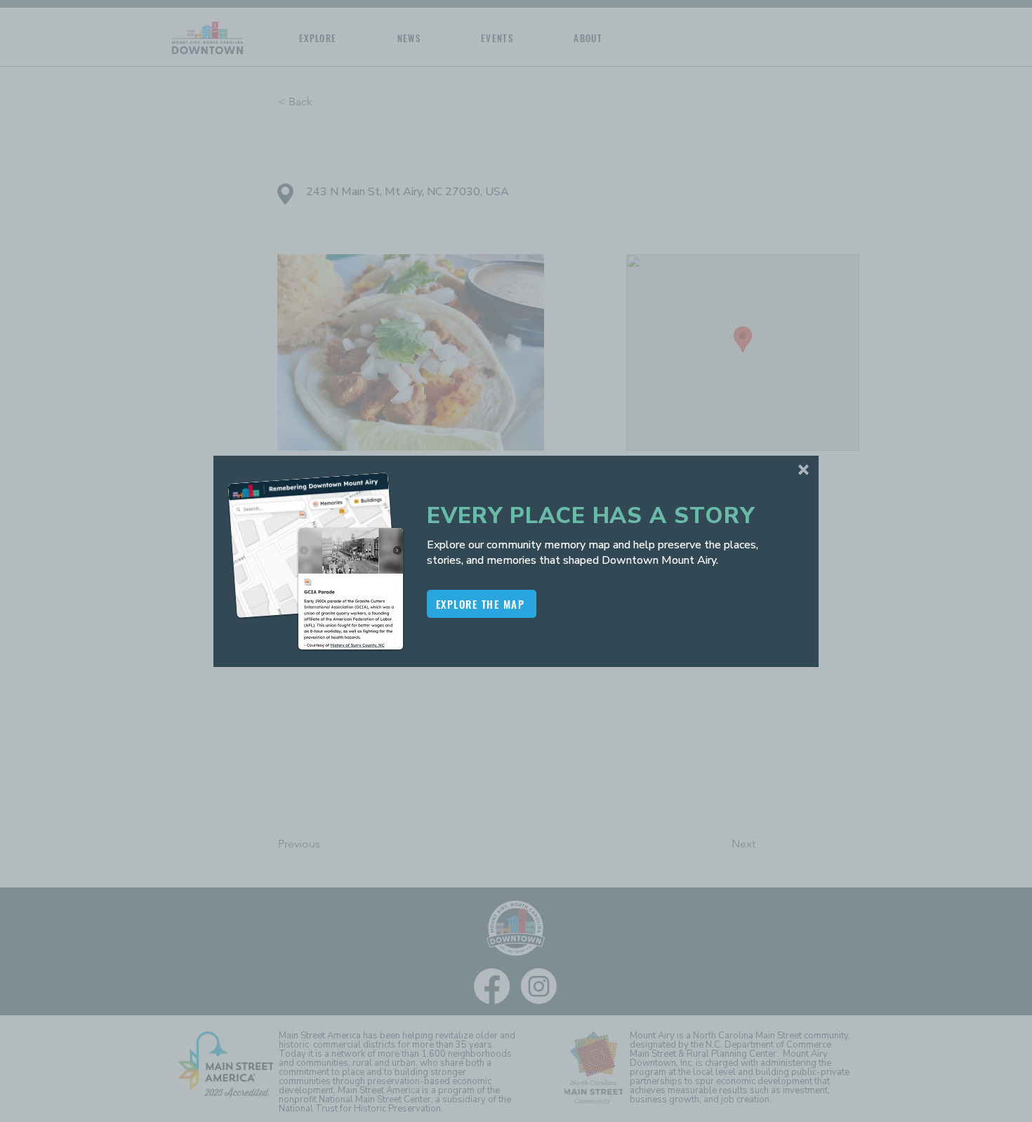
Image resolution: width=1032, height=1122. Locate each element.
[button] (803, 470)
